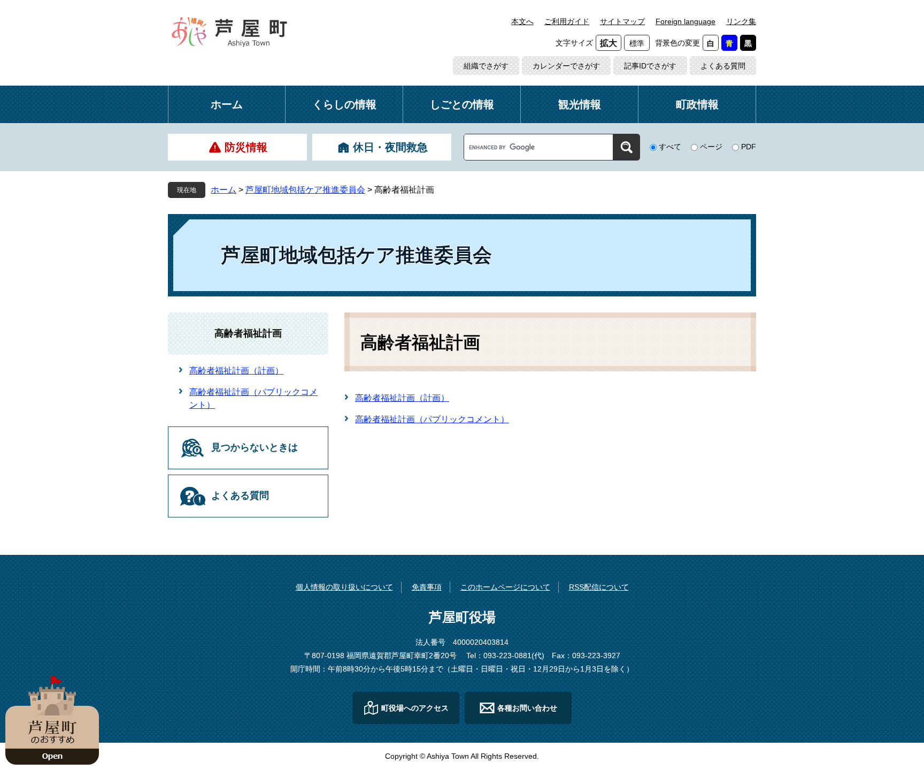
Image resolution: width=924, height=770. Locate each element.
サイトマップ (622, 21)
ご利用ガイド (566, 21)
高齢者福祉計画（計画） (402, 397)
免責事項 (427, 587)
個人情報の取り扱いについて (344, 587)
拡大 (608, 43)
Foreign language (685, 21)
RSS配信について (599, 587)
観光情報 (579, 104)
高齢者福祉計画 (248, 333)
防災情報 (246, 147)
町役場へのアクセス (415, 708)
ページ (711, 146)
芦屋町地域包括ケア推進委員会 (305, 189)
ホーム (227, 104)
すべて (670, 146)
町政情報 (697, 104)
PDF (748, 146)
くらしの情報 (344, 104)
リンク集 (741, 21)
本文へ (522, 21)
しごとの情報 (462, 104)
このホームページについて (505, 587)
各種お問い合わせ (527, 708)
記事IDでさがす (650, 66)
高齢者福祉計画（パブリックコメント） (432, 419)
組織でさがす (486, 66)
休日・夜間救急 (390, 147)
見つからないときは (254, 447)
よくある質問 (722, 66)
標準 (636, 43)
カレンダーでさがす (566, 66)
